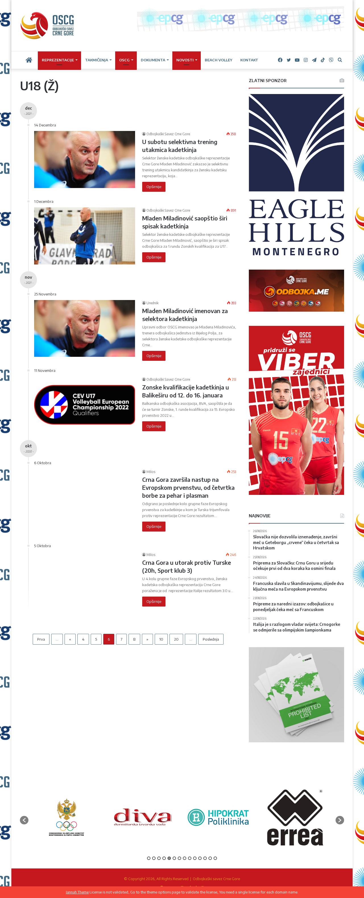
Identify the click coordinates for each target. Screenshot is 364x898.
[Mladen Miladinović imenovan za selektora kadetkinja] (84, 328)
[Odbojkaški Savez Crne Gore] (47, 25)
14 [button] (215, 858)
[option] (66, 817)
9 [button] (189, 858)
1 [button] (148, 858)
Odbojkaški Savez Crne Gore (168, 134)
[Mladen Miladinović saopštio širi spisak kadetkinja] (84, 235)
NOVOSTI (185, 60)
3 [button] (159, 858)
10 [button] (195, 858)
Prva (41, 639)
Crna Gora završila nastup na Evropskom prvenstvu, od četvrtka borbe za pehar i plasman (188, 487)
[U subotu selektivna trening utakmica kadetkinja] (84, 159)
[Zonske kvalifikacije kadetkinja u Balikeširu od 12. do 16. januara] (84, 404)
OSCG (124, 60)
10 (161, 639)
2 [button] (154, 858)
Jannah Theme (77, 892)
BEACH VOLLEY (218, 60)
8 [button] (184, 858)
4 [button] (164, 858)
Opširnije (153, 186)
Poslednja (211, 639)
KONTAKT (249, 60)
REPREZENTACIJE (58, 60)
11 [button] (200, 858)
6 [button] (174, 858)
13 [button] (210, 858)
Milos (150, 472)
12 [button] (205, 858)
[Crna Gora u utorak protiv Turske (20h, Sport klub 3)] (84, 585)
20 (176, 639)
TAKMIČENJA (96, 60)
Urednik (152, 303)
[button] (24, 820)
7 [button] (179, 858)
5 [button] (169, 858)
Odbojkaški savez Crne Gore (216, 878)
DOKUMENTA (153, 60)
